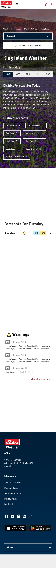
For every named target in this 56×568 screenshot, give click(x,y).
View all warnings (39, 379)
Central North (11, 125)
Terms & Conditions (13, 493)
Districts (34, 29)
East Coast (10, 133)
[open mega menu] (17, 4)
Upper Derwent (32, 149)
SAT (48, 74)
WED (18, 74)
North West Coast (32, 141)
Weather (6, 29)
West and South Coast (15, 157)
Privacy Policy (10, 499)
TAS (25, 29)
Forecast (17, 29)
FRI (37, 74)
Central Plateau (34, 125)
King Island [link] (45, 29)
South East (10, 149)
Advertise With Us (12, 483)
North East (10, 141)
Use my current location (30, 46)
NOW (8, 74)
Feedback (8, 504)
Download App (11, 488)
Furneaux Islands (32, 133)
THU (28, 74)
